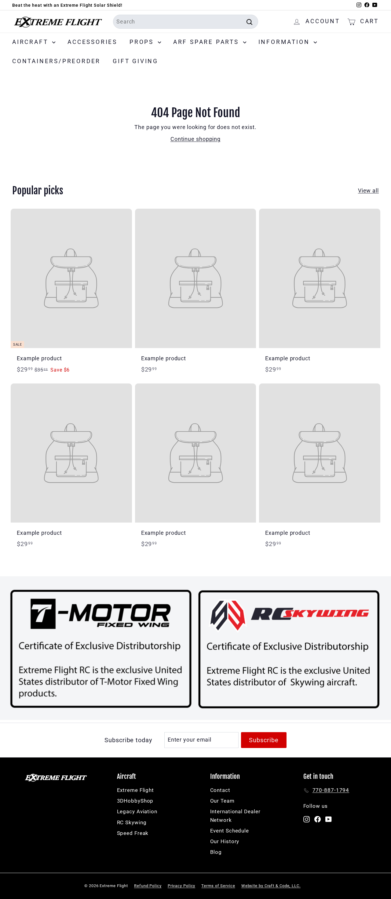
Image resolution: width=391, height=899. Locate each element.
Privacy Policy (182, 885)
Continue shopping (195, 139)
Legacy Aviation (137, 811)
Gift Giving (135, 61)
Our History (224, 841)
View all (368, 190)
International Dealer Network (235, 815)
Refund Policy (148, 885)
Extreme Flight (135, 790)
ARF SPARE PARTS (207, 41)
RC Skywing (132, 822)
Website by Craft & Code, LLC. (271, 885)
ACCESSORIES (92, 41)
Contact (220, 790)
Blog (216, 852)
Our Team (222, 801)
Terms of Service (218, 885)
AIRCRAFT (31, 41)
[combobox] (185, 22)
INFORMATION (285, 41)
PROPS (143, 41)
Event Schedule (229, 831)
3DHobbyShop (135, 801)
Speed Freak (133, 833)
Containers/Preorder (56, 61)
